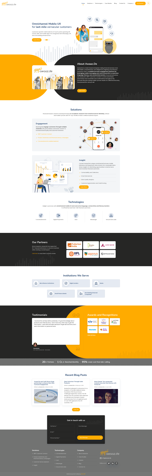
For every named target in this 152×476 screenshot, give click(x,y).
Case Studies (108, 3)
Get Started (140, 3)
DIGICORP (83, 474)
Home (83, 3)
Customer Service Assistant (41, 462)
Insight (35, 465)
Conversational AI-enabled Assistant (48, 141)
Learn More (37, 41)
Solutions (89, 3)
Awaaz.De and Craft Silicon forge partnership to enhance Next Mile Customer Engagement (44, 383)
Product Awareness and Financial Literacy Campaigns (53, 137)
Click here (35, 253)
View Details (91, 335)
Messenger (59, 463)
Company (130, 3)
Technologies (98, 3)
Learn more (82, 90)
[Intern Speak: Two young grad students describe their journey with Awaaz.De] (106, 396)
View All (76, 409)
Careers (81, 460)
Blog (115, 3)
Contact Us (122, 3)
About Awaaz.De (83, 453)
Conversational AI (61, 453)
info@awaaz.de (106, 458)
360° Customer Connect (45, 134)
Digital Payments (61, 457)
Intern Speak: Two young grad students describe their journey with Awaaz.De (105, 383)
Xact (57, 460)
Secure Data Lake (61, 467)
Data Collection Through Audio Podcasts (73, 382)
